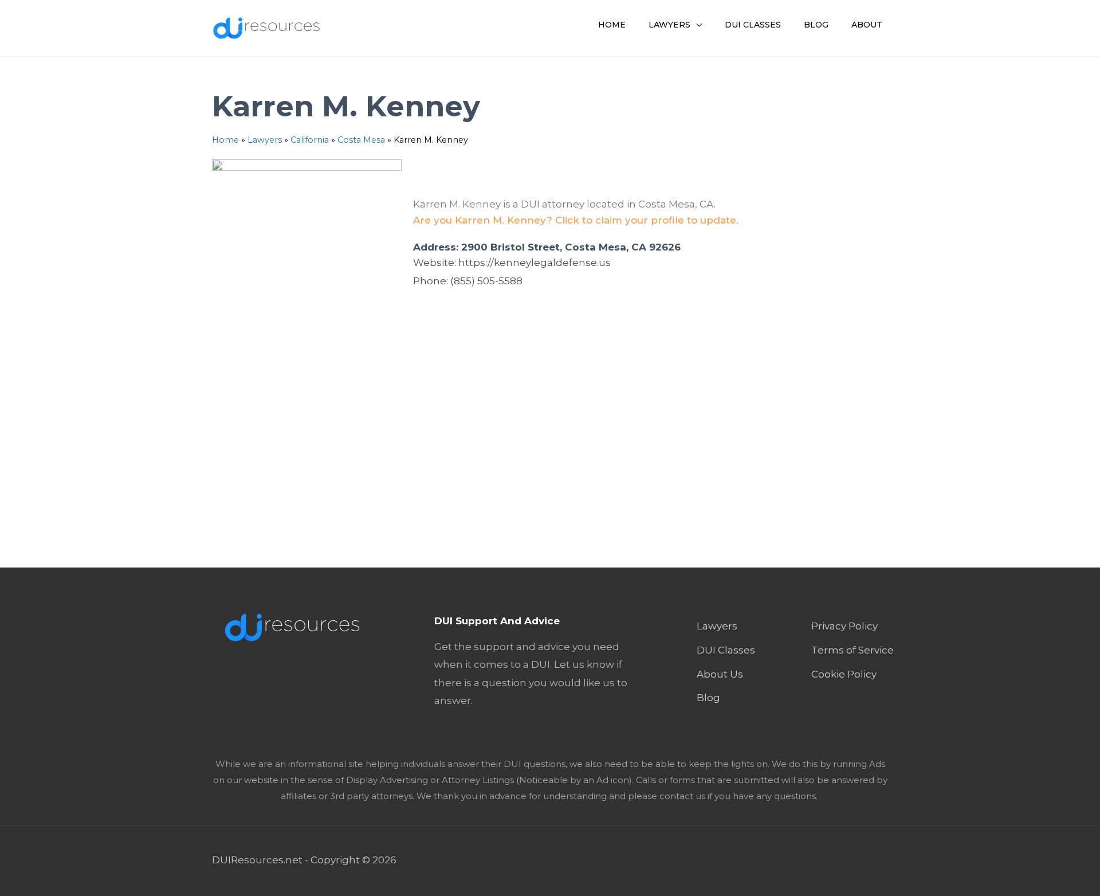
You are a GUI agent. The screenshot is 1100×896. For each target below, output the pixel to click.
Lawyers (264, 140)
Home (225, 140)
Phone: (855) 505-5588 (467, 281)
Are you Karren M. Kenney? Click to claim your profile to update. (575, 220)
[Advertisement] (550, 442)
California (309, 140)
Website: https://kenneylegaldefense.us (512, 262)
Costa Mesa (361, 140)
